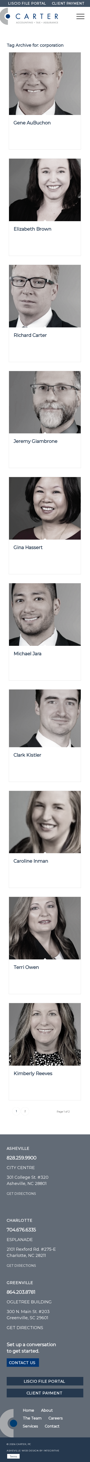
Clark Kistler (27, 755)
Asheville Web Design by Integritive (33, 1450)
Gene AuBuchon (32, 123)
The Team (32, 1418)
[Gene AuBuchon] (45, 83)
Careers (55, 1418)
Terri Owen (26, 967)
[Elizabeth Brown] (45, 190)
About (47, 1410)
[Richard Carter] (45, 296)
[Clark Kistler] (45, 718)
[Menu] (78, 16)
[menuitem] (27, 3)
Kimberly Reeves (33, 1073)
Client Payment (68, 3)
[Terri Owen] (45, 928)
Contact (52, 1426)
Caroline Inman (31, 861)
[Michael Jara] (45, 614)
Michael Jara (28, 653)
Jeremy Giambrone (35, 441)
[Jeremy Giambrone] (45, 402)
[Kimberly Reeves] (45, 1034)
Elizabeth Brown (32, 229)
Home (28, 1410)
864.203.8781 (21, 1292)
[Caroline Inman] (45, 822)
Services (30, 1426)
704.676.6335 (21, 1230)
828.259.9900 (21, 1158)
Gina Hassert (28, 547)
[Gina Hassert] (45, 508)
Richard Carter (30, 335)
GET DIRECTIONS (21, 1194)
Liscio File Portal (27, 3)
